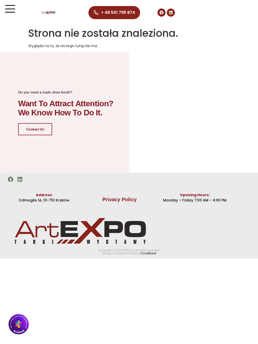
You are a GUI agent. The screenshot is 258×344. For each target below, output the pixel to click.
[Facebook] (161, 13)
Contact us (35, 129)
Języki (198, 12)
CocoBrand (148, 253)
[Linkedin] (171, 13)
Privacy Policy (119, 199)
